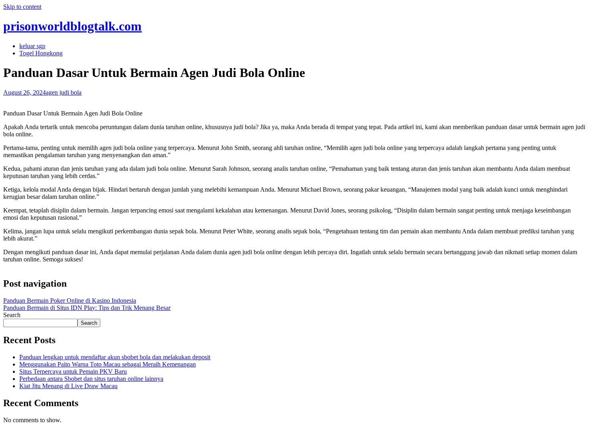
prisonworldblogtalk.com (72, 26)
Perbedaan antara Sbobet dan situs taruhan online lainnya (91, 378)
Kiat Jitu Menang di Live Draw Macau (68, 385)
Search (11, 315)
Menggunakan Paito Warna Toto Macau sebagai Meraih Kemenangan (107, 364)
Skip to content (22, 6)
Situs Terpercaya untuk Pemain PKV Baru (73, 371)
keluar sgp (32, 45)
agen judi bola (63, 92)
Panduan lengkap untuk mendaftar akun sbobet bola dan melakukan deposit (114, 357)
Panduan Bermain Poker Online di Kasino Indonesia (69, 300)
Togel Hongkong (41, 53)
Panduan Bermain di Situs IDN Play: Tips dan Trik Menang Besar (87, 307)
